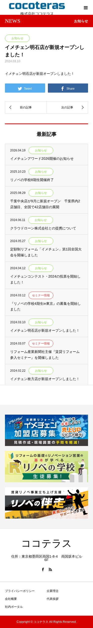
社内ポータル (14, 606)
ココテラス (46, 543)
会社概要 (11, 599)
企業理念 (53, 591)
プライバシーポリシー (20, 591)
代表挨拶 (53, 599)
